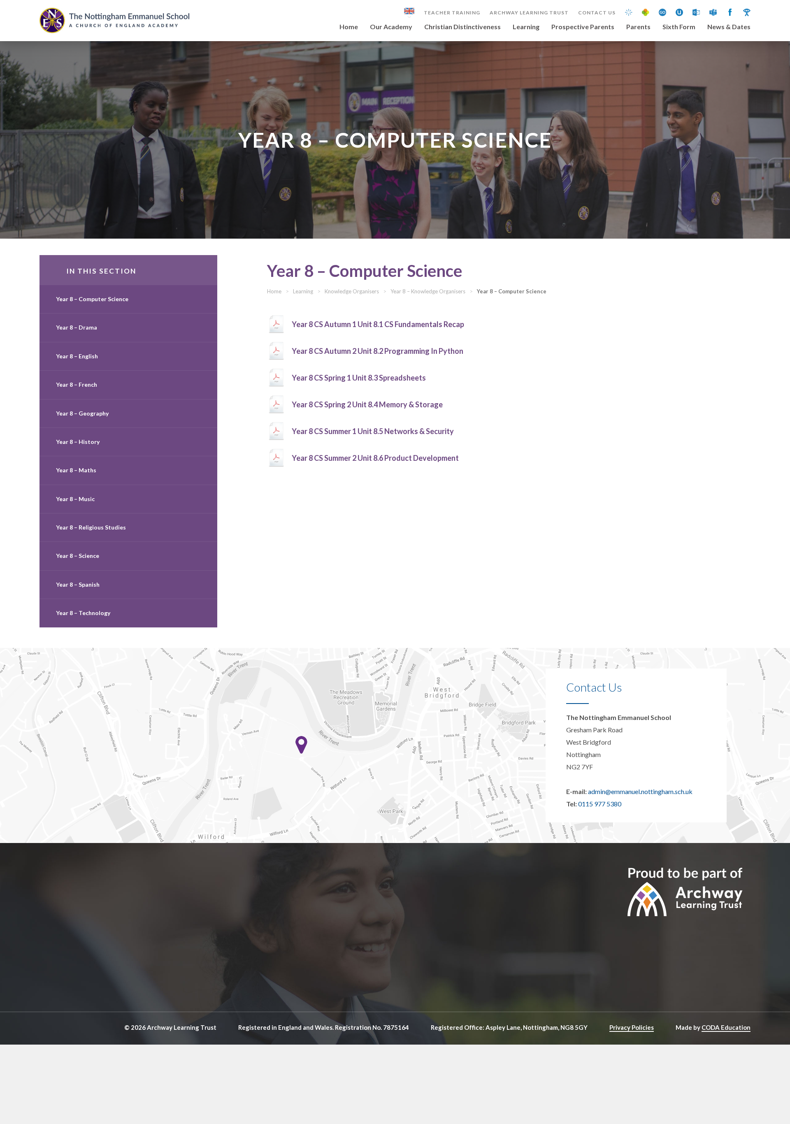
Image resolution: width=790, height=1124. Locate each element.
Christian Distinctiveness (462, 26)
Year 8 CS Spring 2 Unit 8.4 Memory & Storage (367, 404)
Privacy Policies (631, 1027)
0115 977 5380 (599, 804)
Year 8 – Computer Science (92, 298)
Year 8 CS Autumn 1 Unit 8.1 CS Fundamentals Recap (378, 324)
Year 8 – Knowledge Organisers (427, 291)
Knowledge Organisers (352, 291)
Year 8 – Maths (76, 470)
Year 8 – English (77, 356)
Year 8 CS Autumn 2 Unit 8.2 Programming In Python (377, 350)
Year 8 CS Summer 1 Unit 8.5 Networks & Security (373, 431)
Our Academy (391, 26)
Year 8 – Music (75, 498)
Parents (638, 26)
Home (348, 26)
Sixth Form (678, 26)
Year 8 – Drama (76, 327)
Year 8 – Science (77, 555)
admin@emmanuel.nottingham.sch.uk (640, 791)
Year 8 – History (78, 441)
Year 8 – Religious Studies (91, 527)
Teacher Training (452, 12)
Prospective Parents (582, 26)
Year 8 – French (76, 384)
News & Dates (728, 26)
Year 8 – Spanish (78, 584)
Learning (526, 26)
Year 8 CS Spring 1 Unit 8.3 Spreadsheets (359, 377)
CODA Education (726, 1027)
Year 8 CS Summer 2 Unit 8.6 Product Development (375, 457)
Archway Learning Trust (529, 12)
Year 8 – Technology (83, 612)
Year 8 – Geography (82, 413)
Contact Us (597, 12)
